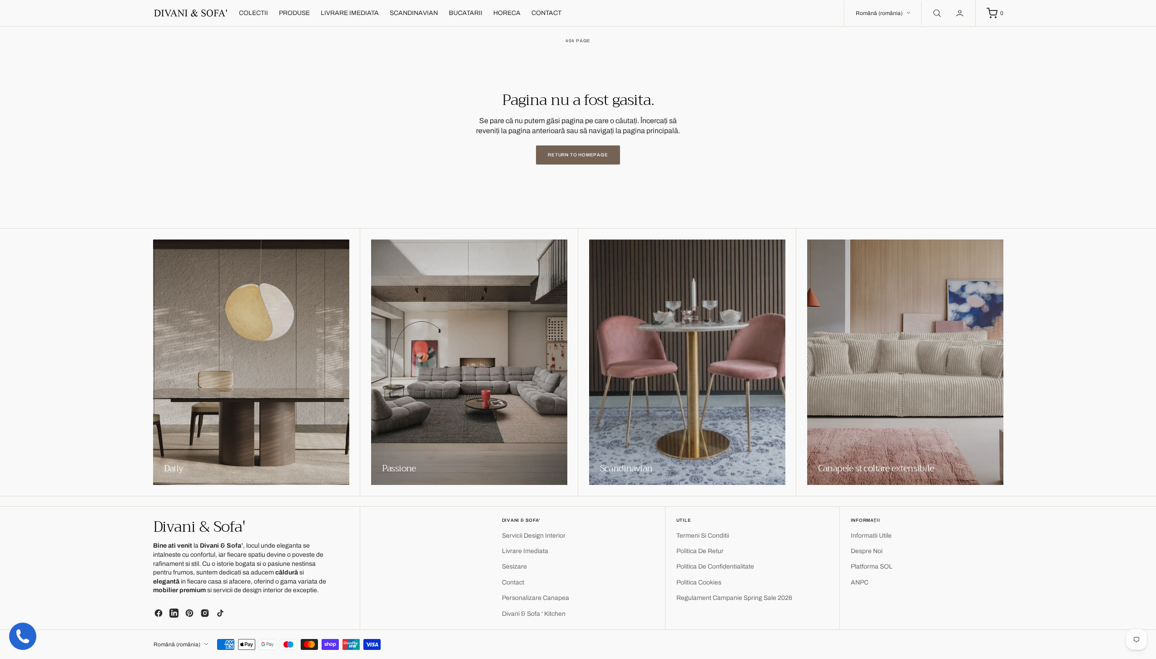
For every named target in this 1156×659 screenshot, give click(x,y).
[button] (960, 13)
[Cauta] (936, 13)
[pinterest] (189, 613)
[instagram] (204, 613)
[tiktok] (220, 613)
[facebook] (158, 613)
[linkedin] (174, 613)
